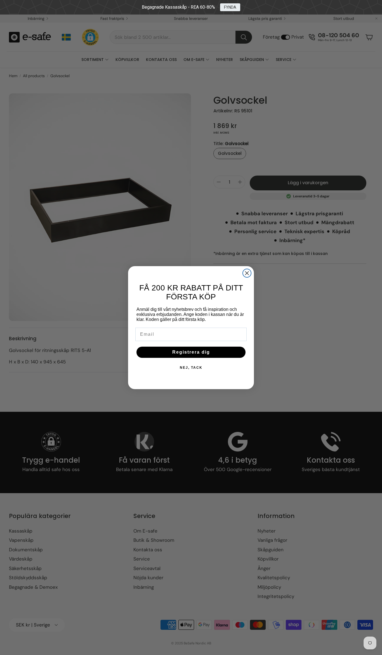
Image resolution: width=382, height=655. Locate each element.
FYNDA (230, 7)
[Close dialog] (247, 273)
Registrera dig (191, 352)
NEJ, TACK (191, 368)
